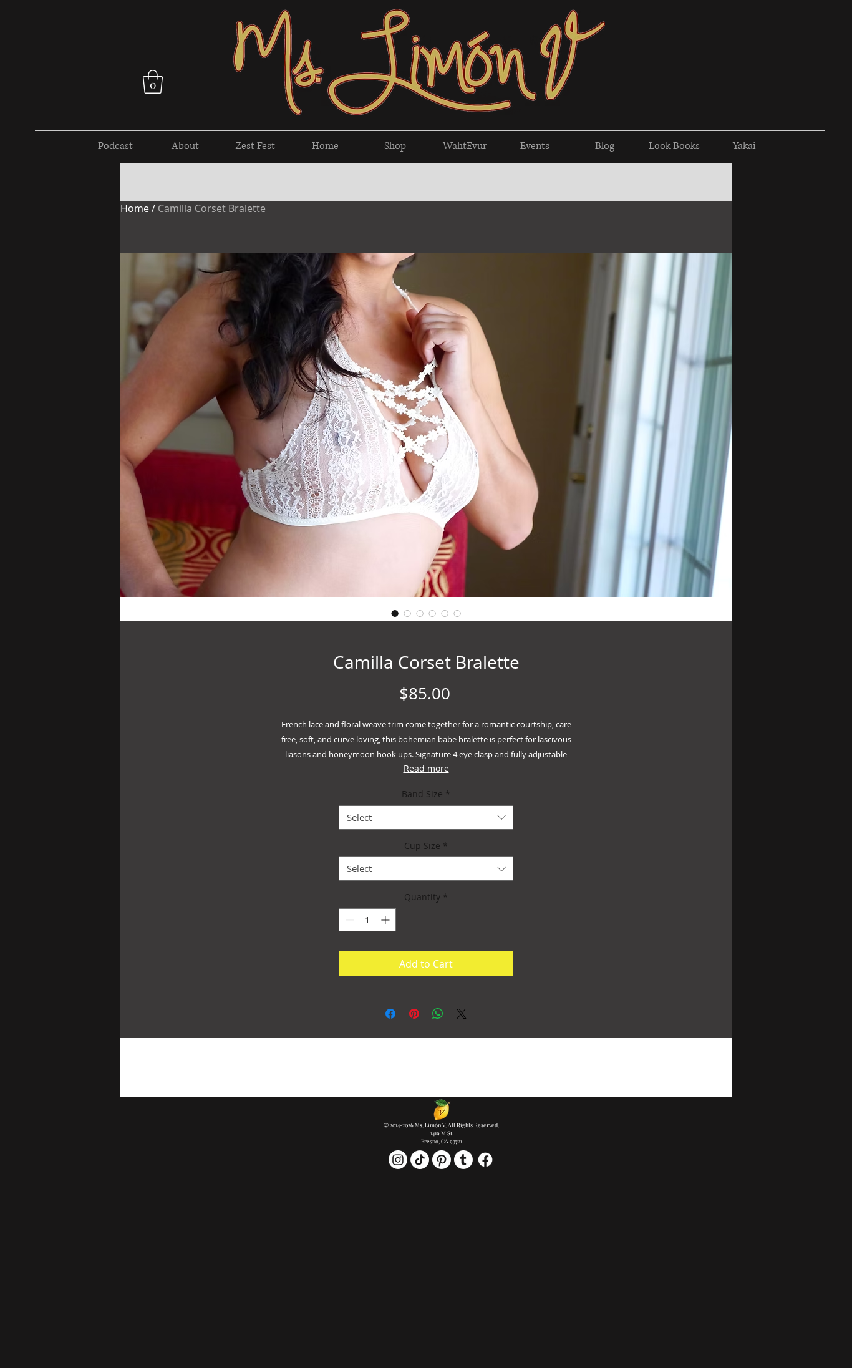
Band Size (426, 794)
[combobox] (426, 817)
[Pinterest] (441, 1159)
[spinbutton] (367, 920)
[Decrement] (348, 920)
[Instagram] (398, 1159)
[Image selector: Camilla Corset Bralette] (395, 613)
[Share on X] (461, 1013)
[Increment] (386, 920)
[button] (153, 82)
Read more (426, 768)
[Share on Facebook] (390, 1013)
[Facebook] (485, 1159)
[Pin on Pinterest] (414, 1013)
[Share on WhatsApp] (437, 1013)
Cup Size (426, 845)
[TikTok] (419, 1159)
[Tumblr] (463, 1159)
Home (134, 208)
